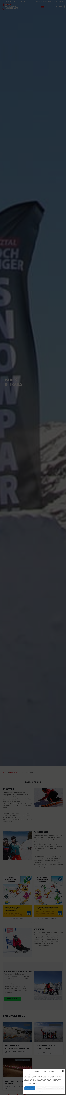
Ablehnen (40, 1088)
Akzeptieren (29, 1088)
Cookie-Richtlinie (36, 1091)
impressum (53, 1091)
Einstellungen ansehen (54, 1088)
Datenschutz (45, 1091)
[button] (63, 1071)
